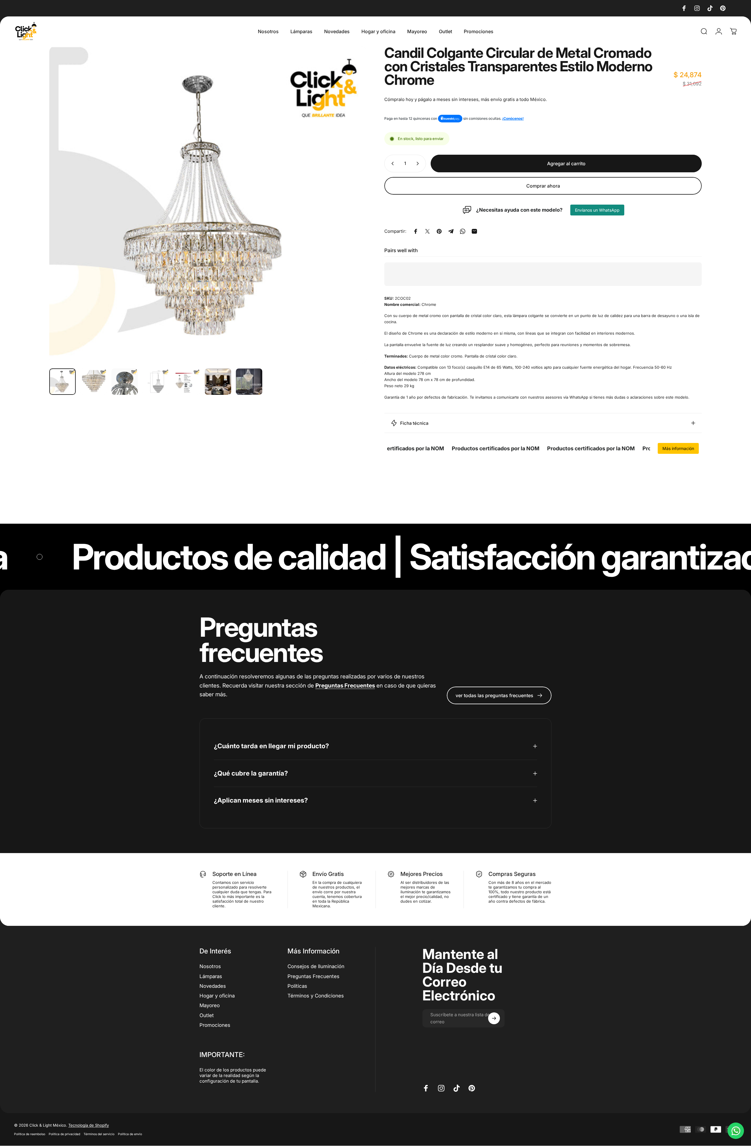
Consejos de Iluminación (315, 966)
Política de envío (130, 1134)
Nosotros (210, 966)
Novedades (212, 986)
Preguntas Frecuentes (313, 976)
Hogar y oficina (217, 995)
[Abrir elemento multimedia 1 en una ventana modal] (208, 205)
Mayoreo (209, 1005)
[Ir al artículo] (62, 381)
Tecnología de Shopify (88, 1125)
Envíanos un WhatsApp (597, 210)
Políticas (297, 986)
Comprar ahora (543, 186)
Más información (678, 448)
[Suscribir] (494, 1018)
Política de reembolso (29, 1134)
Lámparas (210, 976)
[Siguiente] (351, 205)
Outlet (206, 1015)
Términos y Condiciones (315, 995)
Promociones (214, 1025)
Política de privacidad (64, 1134)
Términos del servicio (99, 1134)
